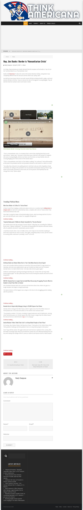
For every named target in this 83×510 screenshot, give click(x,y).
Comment (6, 401)
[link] (6, 122)
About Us (42, 23)
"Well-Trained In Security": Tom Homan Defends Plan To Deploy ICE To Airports (13, 485)
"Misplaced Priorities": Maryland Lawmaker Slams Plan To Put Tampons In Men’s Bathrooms (13, 471)
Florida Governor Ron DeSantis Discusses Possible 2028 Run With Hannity (29, 51)
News (25, 23)
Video (30, 23)
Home (7, 56)
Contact (36, 23)
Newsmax (12, 74)
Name (5, 424)
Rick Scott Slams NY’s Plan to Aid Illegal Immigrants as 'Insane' (40, 365)
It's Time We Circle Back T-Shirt (16, 365)
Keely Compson (8, 65)
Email (31, 424)
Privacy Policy (51, 23)
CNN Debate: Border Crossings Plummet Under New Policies (27, 122)
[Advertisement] (41, 37)
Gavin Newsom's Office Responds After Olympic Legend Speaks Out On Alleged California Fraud (13, 490)
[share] (49, 121)
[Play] (45, 114)
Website (6, 434)
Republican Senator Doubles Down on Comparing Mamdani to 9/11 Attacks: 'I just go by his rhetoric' (14, 495)
